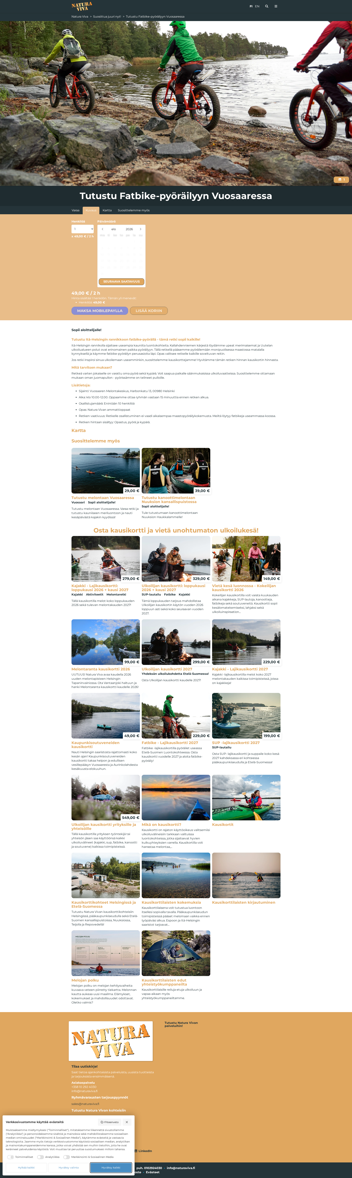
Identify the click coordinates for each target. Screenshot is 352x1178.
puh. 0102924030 (149, 1168)
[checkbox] (19, 1157)
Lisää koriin (149, 311)
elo (113, 229)
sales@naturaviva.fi (85, 1104)
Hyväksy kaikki (111, 1167)
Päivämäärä (106, 221)
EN (257, 6)
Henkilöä (78, 221)
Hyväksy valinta (69, 1167)
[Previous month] (102, 229)
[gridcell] (102, 242)
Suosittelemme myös (134, 210)
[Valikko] (275, 6)
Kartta (107, 210)
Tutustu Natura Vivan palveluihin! (181, 1024)
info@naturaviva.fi (181, 1168)
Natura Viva (80, 16)
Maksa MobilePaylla (99, 311)
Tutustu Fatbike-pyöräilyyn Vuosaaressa (155, 16)
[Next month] (140, 229)
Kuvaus (91, 210)
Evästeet (153, 1172)
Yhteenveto (111, 1122)
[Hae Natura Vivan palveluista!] (266, 6)
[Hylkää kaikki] (127, 1122)
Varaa (75, 210)
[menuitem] (266, 6)
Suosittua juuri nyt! (107, 16)
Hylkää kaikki (26, 1167)
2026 (129, 229)
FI (251, 6)
